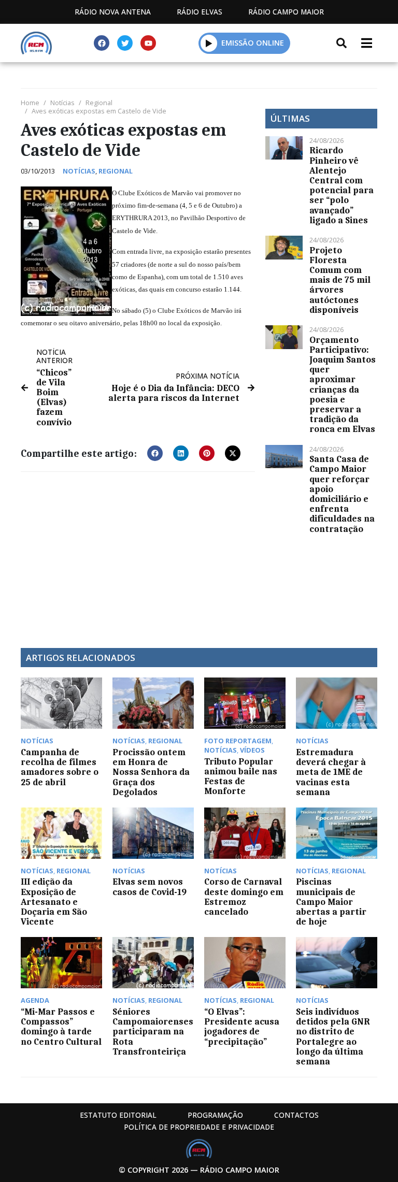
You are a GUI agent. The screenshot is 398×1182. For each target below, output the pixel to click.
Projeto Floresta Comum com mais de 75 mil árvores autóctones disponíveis (340, 280)
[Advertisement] (138, 554)
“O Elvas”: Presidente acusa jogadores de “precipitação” (241, 1026)
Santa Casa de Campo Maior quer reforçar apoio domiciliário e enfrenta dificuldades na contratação (342, 494)
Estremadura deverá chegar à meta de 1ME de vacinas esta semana (331, 772)
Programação (215, 1115)
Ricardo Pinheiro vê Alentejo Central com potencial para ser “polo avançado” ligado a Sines (341, 185)
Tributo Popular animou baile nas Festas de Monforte (240, 776)
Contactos (296, 1115)
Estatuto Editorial (118, 1115)
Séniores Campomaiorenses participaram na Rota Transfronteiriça (152, 1031)
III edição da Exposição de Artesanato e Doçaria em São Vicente (54, 901)
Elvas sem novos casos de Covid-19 (149, 886)
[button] (209, 43)
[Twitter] (125, 43)
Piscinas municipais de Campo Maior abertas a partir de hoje (331, 901)
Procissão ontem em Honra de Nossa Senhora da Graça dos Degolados (151, 772)
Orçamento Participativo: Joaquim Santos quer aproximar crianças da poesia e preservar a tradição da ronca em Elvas (342, 385)
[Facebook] (101, 43)
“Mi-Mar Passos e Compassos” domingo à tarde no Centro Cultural (61, 1026)
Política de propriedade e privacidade (199, 1127)
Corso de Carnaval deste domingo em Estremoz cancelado (243, 896)
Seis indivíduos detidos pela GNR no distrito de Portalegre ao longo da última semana (333, 1036)
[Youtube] (148, 43)
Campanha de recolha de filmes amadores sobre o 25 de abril (59, 767)
